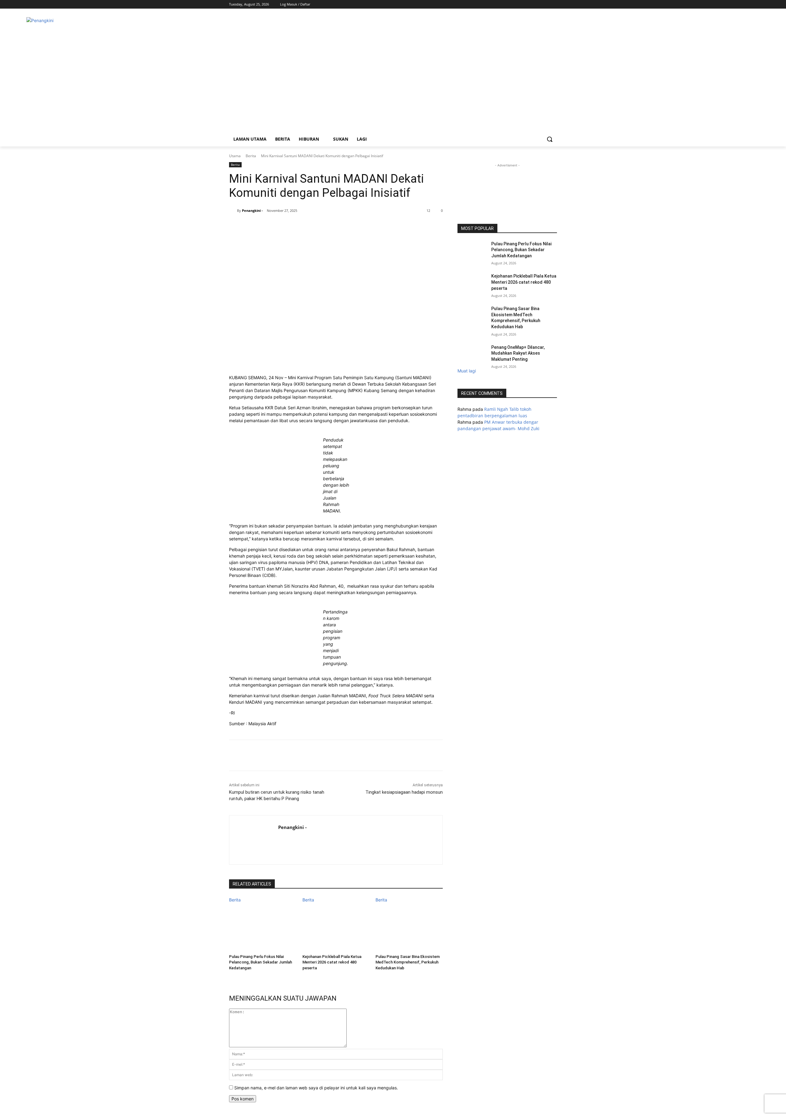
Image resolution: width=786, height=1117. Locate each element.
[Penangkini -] (233, 211)
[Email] (329, 226)
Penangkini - (252, 210)
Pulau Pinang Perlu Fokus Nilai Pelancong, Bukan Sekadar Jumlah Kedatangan (260, 962)
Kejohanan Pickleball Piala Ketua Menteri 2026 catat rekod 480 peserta (331, 962)
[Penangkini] (278, 73)
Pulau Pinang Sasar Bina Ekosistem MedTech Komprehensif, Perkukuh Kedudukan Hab (407, 962)
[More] (343, 226)
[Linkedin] (315, 226)
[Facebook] (527, 4)
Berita (251, 155)
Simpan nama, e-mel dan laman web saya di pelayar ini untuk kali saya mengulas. (316, 1087)
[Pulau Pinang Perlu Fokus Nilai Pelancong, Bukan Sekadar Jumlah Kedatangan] (262, 926)
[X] (544, 4)
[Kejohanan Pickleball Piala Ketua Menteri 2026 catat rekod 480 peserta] (336, 926)
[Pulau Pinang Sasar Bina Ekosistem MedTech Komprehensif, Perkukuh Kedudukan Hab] (409, 926)
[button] (549, 139)
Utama (235, 155)
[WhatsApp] (300, 226)
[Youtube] (553, 4)
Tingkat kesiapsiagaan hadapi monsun (404, 792)
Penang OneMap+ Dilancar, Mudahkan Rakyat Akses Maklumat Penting (518, 353)
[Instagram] (536, 4)
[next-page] (230, 976)
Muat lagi (466, 370)
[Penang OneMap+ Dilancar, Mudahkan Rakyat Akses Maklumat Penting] (472, 354)
